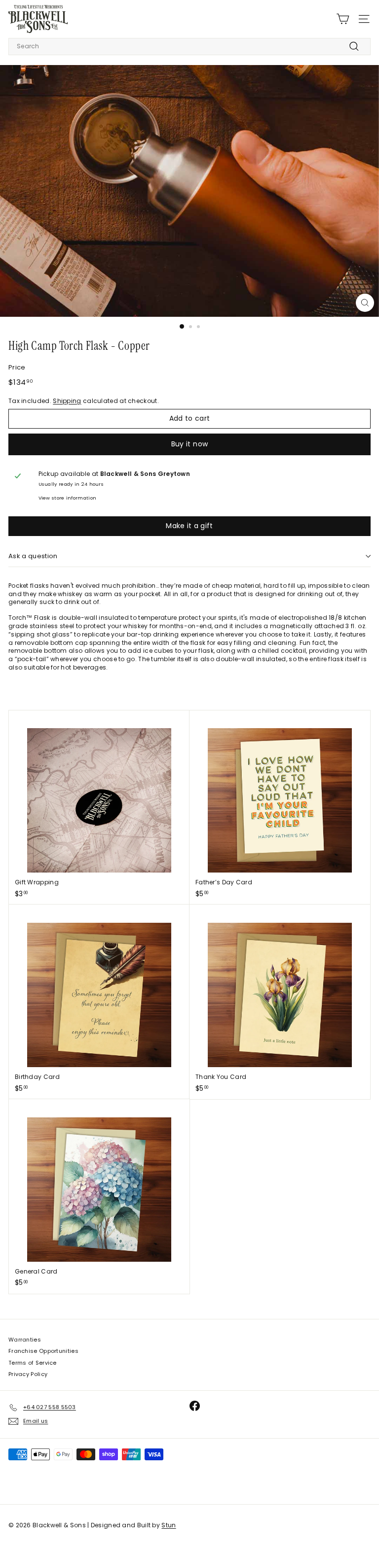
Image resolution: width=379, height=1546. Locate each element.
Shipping (67, 401)
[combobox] (189, 46)
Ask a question (33, 556)
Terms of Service (32, 1363)
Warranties (24, 1340)
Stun (168, 1525)
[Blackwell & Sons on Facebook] (195, 1406)
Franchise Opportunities (43, 1351)
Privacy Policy (27, 1374)
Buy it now (189, 444)
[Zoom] (365, 303)
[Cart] (342, 19)
